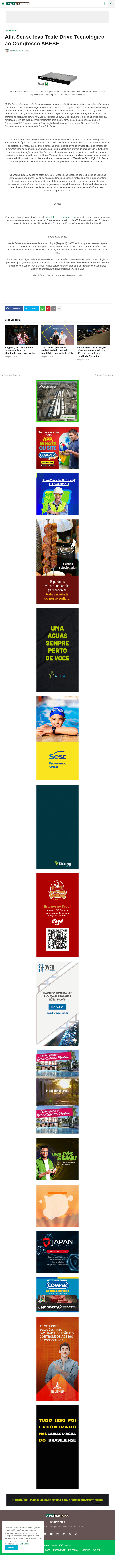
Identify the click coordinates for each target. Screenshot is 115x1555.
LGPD (47, 1550)
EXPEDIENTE (59, 1550)
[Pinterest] (48, 308)
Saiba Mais (24, 1544)
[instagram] (57, 1533)
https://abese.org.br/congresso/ (61, 217)
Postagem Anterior (12, 375)
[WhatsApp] (42, 308)
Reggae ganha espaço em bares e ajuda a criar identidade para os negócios (20, 350)
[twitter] (45, 1533)
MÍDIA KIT (85, 1550)
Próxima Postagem (103, 375)
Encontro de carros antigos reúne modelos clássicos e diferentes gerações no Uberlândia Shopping (91, 351)
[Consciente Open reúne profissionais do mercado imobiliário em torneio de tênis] (57, 335)
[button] (3, 3)
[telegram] (63, 1533)
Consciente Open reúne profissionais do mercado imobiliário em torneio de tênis (57, 350)
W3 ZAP (97, 1550)
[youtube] (51, 1533)
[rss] (76, 1533)
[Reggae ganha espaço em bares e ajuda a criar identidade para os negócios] (21, 335)
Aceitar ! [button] (11, 1548)
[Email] (53, 308)
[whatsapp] (69, 1533)
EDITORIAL (73, 1550)
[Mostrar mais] (59, 308)
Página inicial (11, 31)
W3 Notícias (65, 1545)
